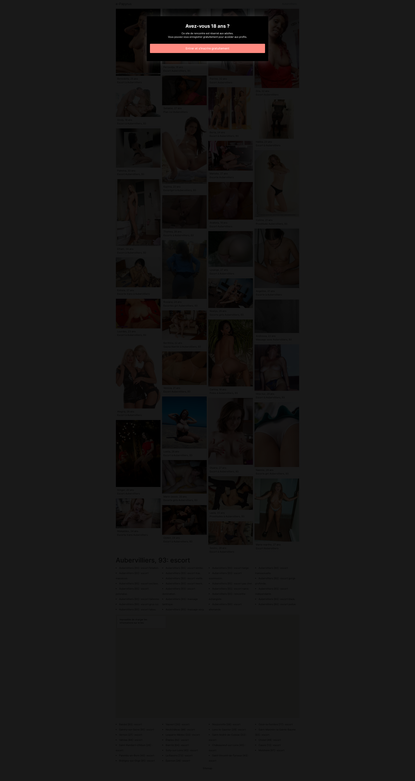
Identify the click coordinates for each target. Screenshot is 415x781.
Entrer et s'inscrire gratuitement (207, 48)
